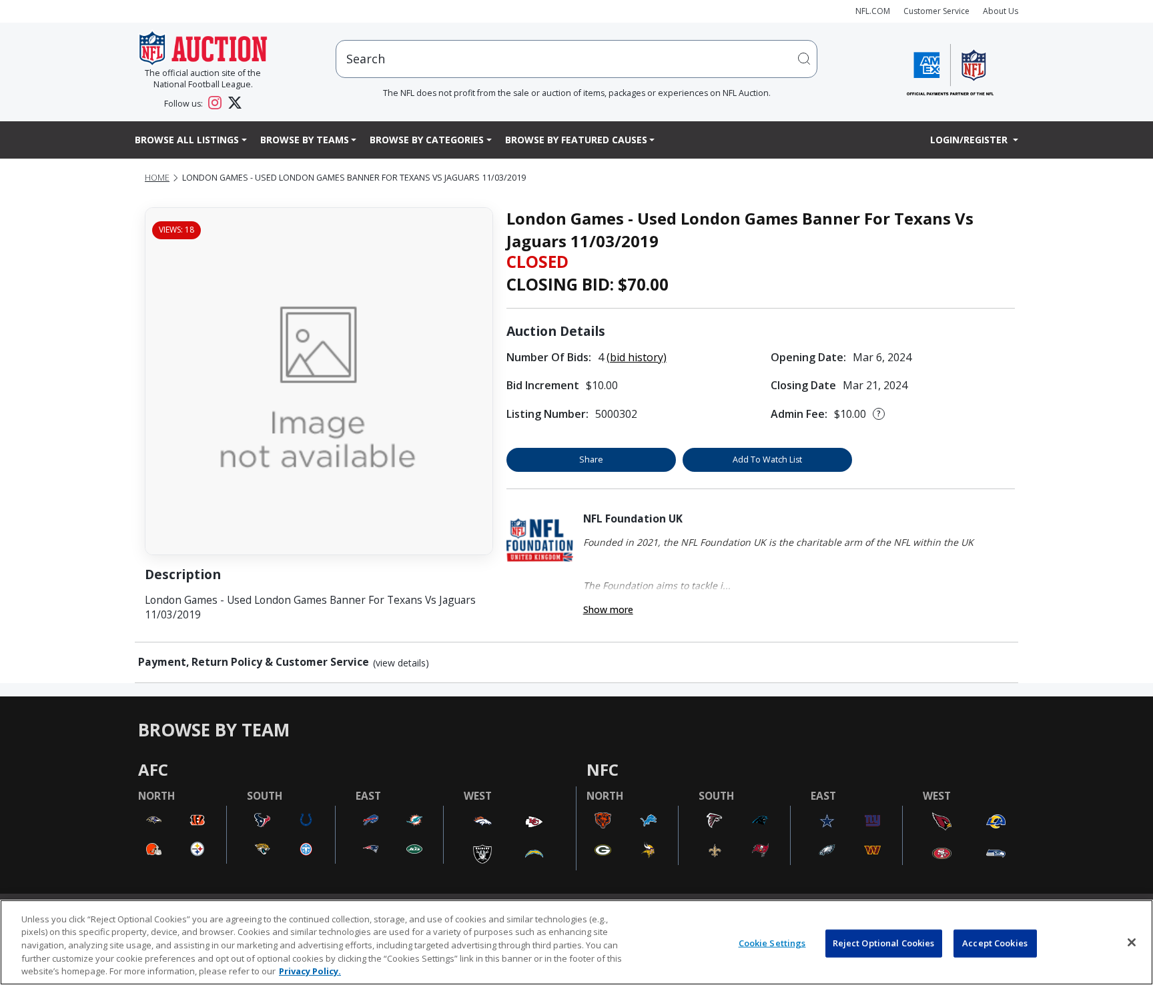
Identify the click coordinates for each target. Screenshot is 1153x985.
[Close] (1131, 942)
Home (157, 177)
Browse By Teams (304, 139)
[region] (576, 942)
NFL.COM (872, 11)
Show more (608, 609)
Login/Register (970, 139)
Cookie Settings (772, 943)
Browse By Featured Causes (576, 139)
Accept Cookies (995, 943)
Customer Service (936, 11)
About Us (1000, 11)
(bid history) (637, 357)
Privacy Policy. (310, 971)
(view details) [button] (401, 663)
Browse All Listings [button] (187, 139)
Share (591, 459)
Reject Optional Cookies (884, 943)
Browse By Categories (427, 139)
